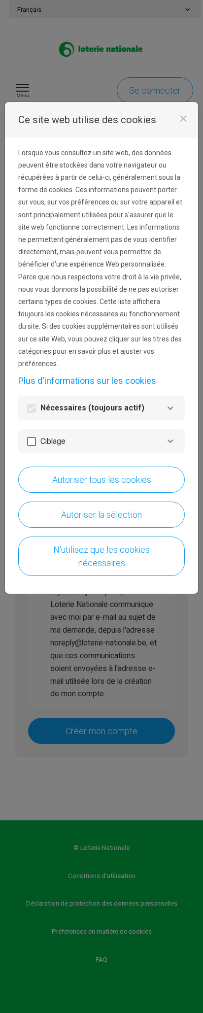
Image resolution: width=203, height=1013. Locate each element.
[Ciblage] (170, 441)
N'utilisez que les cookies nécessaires (101, 556)
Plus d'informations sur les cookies (87, 380)
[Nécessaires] (170, 408)
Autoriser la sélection (101, 514)
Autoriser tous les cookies (101, 479)
